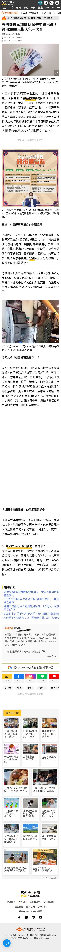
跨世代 (47, 12)
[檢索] (51, 3)
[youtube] (40, 917)
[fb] (19, 917)
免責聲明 (22, 901)
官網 (32, 258)
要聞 (18, 7)
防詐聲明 (11, 901)
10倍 (30, 687)
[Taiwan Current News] (40, 3)
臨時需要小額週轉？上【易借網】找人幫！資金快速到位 (49, 814)
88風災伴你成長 (31, 12)
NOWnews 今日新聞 (19, 546)
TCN (58, 12)
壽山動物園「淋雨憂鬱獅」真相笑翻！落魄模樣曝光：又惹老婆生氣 (30, 758)
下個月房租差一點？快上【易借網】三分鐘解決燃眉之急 (44, 789)
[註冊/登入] (57, 3)
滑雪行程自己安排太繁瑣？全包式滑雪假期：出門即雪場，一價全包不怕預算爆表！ (11, 839)
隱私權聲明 (35, 901)
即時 (11, 7)
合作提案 (42, 906)
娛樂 (33, 7)
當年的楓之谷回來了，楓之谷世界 (49, 734)
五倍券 (8, 687)
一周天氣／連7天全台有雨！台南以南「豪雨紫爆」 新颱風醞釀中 (11, 814)
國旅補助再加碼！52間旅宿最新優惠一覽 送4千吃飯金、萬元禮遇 (30, 837)
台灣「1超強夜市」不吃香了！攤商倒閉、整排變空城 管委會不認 (11, 734)
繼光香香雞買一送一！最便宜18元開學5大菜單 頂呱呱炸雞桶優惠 (44, 869)
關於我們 (30, 906)
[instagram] (26, 917)
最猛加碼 (30, 98)
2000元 (41, 687)
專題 (26, 7)
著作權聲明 (48, 901)
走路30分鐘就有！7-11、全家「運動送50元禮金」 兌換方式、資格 (49, 758)
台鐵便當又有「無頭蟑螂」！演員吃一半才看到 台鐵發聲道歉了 (15, 789)
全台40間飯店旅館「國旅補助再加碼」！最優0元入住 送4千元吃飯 (49, 837)
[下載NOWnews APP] (46, 3)
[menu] (58, 7)
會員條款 (19, 906)
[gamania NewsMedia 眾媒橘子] (30, 929)
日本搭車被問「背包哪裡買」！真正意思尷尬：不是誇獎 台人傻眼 (30, 734)
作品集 (50, 656)
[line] (33, 917)
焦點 (3, 7)
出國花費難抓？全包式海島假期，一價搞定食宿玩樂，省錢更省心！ (15, 869)
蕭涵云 (9, 34)
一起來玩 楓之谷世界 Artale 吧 (11, 759)
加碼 (19, 687)
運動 (40, 7)
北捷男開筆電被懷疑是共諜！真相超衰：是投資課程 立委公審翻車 (30, 814)
